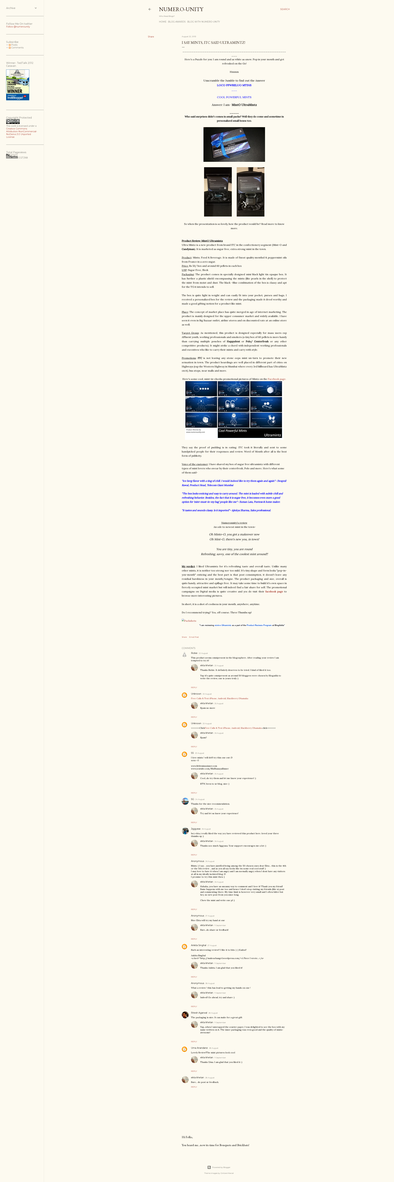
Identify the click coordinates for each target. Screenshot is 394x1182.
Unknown (196, 693)
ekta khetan (206, 665)
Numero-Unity (181, 9)
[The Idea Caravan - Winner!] (17, 99)
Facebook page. (277, 378)
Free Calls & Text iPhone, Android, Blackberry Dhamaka (219, 698)
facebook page (273, 591)
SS (192, 753)
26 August (219, 733)
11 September (220, 925)
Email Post (194, 637)
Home (162, 21)
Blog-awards (177, 21)
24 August (200, 799)
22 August (203, 653)
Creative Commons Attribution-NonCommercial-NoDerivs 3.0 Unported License (21, 132)
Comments (17, 47)
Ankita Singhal (198, 945)
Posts (14, 44)
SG (192, 799)
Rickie (194, 653)
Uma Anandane (199, 1048)
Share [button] (151, 36)
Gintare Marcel (227, 1173)
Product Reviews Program (259, 625)
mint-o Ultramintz (223, 625)
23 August (219, 665)
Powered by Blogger (221, 1167)
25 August (218, 703)
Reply (194, 687)
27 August (210, 916)
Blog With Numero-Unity (203, 21)
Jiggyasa (195, 828)
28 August (210, 983)
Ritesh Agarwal (199, 1012)
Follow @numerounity (18, 26)
